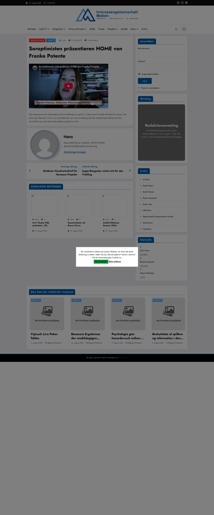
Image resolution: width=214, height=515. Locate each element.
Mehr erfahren (115, 261)
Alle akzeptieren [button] (101, 262)
